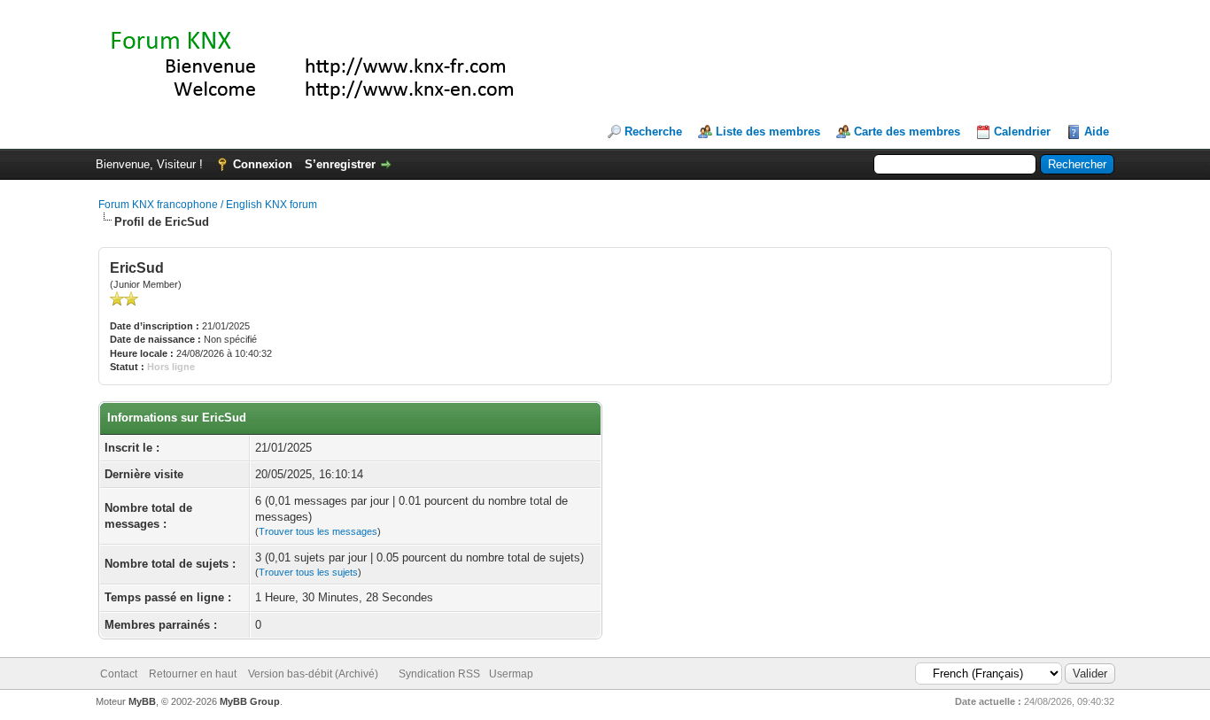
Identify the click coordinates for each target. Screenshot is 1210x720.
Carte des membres (907, 131)
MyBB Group (250, 701)
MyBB (142, 701)
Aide (1096, 131)
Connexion (262, 164)
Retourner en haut (193, 674)
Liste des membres (768, 131)
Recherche (653, 131)
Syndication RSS (439, 674)
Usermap (511, 674)
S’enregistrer (340, 164)
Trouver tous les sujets (308, 572)
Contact (118, 674)
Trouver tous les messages (318, 531)
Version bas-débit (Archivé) (313, 674)
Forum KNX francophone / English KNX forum (207, 204)
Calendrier (1022, 131)
